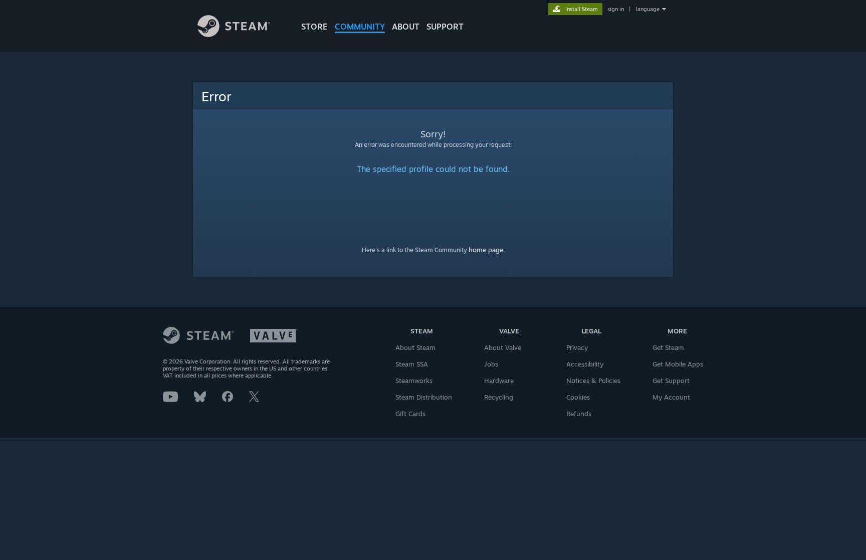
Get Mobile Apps (678, 364)
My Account (671, 397)
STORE (314, 27)
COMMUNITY (360, 27)
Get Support (671, 381)
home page (486, 250)
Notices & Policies (593, 381)
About (405, 27)
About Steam (415, 347)
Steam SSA (411, 364)
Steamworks (413, 381)
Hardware (499, 381)
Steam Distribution (423, 397)
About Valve (502, 347)
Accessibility (584, 364)
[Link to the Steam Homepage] (233, 34)
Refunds (578, 414)
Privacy (577, 347)
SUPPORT (445, 27)
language (648, 9)
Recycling (498, 397)
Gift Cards (410, 414)
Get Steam (668, 347)
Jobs (491, 364)
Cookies (578, 397)
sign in (615, 9)
